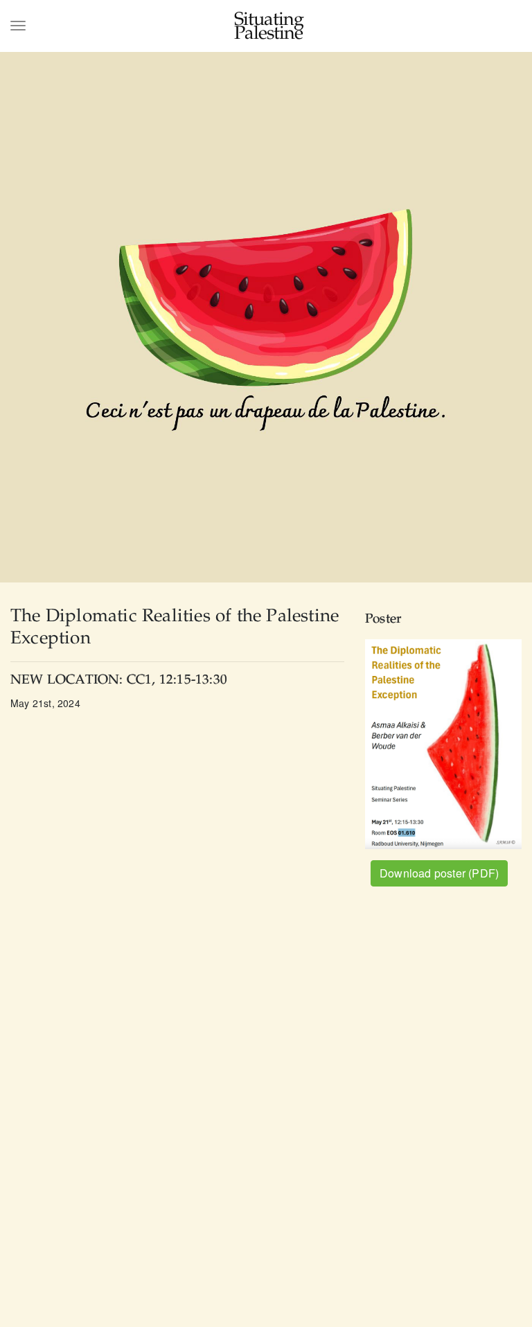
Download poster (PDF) (439, 873)
